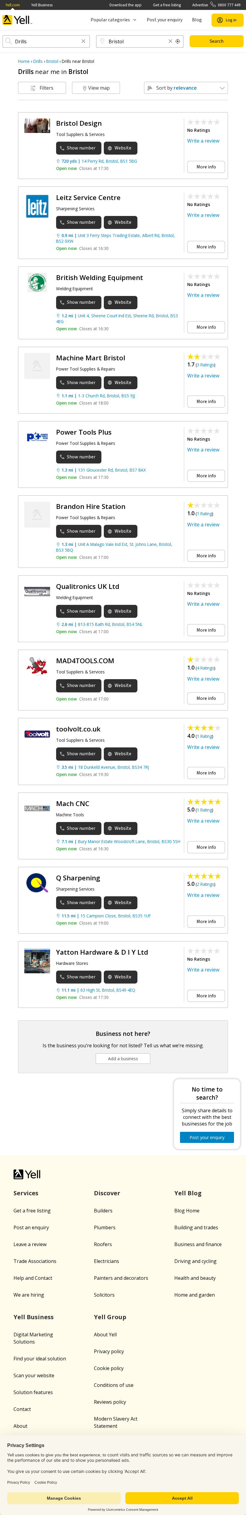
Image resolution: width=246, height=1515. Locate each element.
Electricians (106, 1261)
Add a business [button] (123, 1058)
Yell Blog (188, 1193)
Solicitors (104, 1295)
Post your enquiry (164, 20)
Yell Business (41, 5)
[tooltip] (178, 41)
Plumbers (105, 1227)
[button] (83, 42)
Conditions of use (114, 1385)
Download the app (126, 5)
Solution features (33, 1392)
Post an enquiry (31, 1227)
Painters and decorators (121, 1278)
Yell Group (110, 1317)
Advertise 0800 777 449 (216, 5)
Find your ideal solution (40, 1358)
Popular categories (110, 20)
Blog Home (187, 1210)
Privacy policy (109, 1351)
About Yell (105, 1334)
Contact (22, 1409)
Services (26, 1193)
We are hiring (29, 1295)
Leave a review (30, 1244)
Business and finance (198, 1244)
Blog (197, 20)
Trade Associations (35, 1261)
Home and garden (194, 1295)
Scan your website (34, 1375)
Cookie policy (109, 1368)
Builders (103, 1210)
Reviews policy (110, 1402)
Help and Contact (33, 1278)
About (20, 1426)
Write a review (203, 140)
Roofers (103, 1244)
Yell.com (12, 5)
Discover (107, 1193)
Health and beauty (195, 1278)
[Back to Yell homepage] (17, 20)
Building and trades (196, 1227)
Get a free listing (167, 5)
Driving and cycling (195, 1261)
